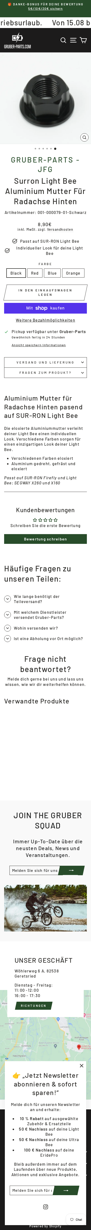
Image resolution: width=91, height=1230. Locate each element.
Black (16, 272)
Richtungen (34, 1005)
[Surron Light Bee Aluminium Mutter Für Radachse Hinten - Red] (17, 784)
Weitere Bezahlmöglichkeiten (45, 319)
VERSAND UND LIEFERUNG (45, 362)
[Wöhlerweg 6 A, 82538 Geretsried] (45, 1020)
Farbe (46, 264)
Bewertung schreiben (45, 539)
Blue (52, 272)
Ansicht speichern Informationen (39, 345)
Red (35, 272)
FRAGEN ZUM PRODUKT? (45, 373)
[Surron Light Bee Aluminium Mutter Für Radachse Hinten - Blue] (23, 784)
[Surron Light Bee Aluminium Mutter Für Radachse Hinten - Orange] (28, 784)
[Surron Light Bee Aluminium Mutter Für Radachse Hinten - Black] (11, 784)
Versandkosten (60, 229)
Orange (73, 272)
